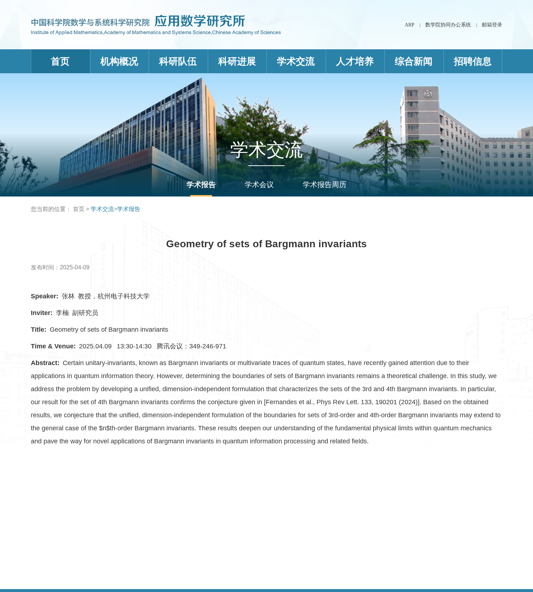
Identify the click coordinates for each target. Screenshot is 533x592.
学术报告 (201, 185)
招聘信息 (473, 61)
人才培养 (355, 61)
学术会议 (259, 185)
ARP (409, 25)
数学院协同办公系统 (448, 25)
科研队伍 (178, 61)
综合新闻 (414, 61)
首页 (60, 61)
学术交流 (296, 61)
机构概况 (119, 61)
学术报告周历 (324, 185)
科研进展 (237, 61)
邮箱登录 (492, 25)
